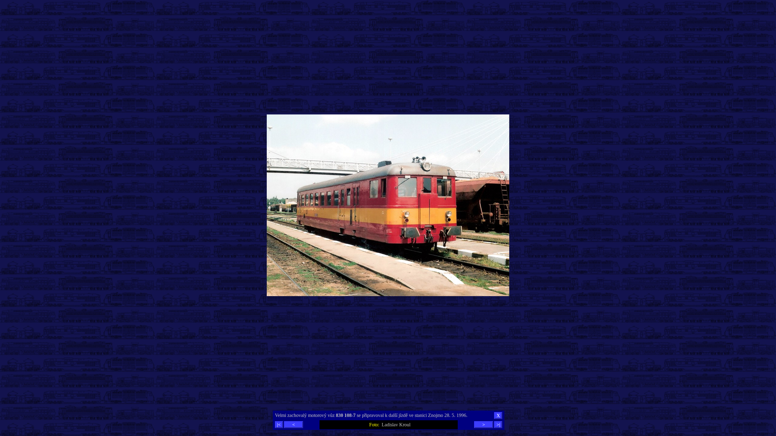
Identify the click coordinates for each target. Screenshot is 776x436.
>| (498, 424)
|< (279, 424)
